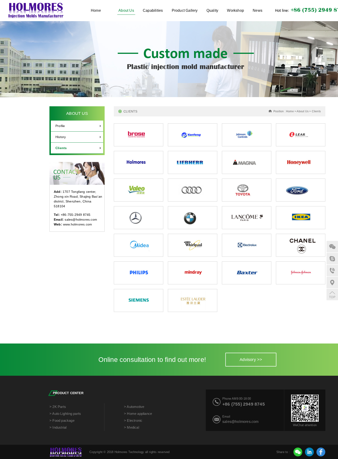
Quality (212, 10)
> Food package (61, 420)
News (257, 10)
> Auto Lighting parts (65, 414)
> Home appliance (138, 414)
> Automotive (134, 407)
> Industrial (57, 427)
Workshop (235, 10)
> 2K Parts (57, 407)
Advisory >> (251, 359)
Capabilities (153, 10)
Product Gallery (185, 10)
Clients (61, 148)
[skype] (332, 258)
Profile (60, 126)
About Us (126, 10)
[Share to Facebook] (320, 451)
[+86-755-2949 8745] (332, 270)
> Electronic (133, 420)
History (60, 137)
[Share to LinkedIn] (309, 451)
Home (96, 10)
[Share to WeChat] (297, 451)
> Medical (131, 427)
